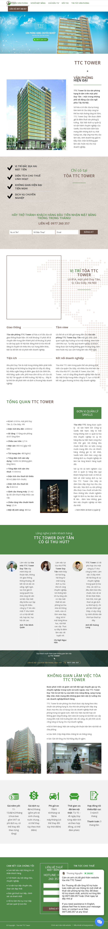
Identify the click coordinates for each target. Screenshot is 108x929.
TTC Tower (79, 90)
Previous (53, 758)
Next (95, 758)
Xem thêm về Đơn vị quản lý (88, 510)
